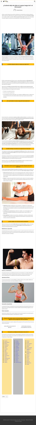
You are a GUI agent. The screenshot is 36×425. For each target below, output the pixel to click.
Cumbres (5, 362)
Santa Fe (28, 351)
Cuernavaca (6, 359)
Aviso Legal (23, 419)
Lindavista (17, 350)
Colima (5, 356)
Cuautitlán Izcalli (7, 358)
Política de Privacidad (29, 419)
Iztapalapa (17, 347)
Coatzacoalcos (6, 355)
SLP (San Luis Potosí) (29, 353)
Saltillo (28, 346)
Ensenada (17, 342)
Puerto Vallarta (29, 343)
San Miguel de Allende (29, 349)
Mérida (16, 351)
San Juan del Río (29, 347)
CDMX (5, 350)
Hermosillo (17, 344)
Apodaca (5, 343)
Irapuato (16, 346)
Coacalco (5, 354)
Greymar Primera (19, 10)
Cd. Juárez (6, 348)
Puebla (28, 342)
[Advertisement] (18, 26)
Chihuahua (6, 352)
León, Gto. (17, 348)
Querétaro (28, 344)
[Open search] (34, 1)
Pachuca (16, 360)
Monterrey (17, 355)
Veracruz (28, 361)
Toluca (28, 357)
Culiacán (5, 360)
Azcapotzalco (6, 344)
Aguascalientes (6, 342)
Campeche (6, 346)
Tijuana (28, 356)
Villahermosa (29, 362)
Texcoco (28, 354)
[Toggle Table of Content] (6, 396)
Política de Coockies (18, 421)
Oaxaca (16, 359)
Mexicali (16, 354)
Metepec (16, 352)
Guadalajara (17, 343)
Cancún (5, 347)
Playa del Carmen (18, 362)
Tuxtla (28, 360)
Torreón (28, 358)
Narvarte (17, 358)
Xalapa (28, 364)
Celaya (5, 351)
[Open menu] (1, 1)
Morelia (16, 356)
